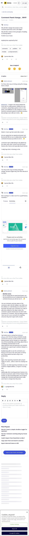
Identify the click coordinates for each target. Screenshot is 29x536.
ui (10, 48)
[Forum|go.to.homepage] (9, 3)
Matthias (6, 25)
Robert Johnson (8, 81)
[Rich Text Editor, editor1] (14, 410)
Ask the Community (7, 12)
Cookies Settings (14, 524)
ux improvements (12, 51)
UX (20, 48)
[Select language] (18, 3)
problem (15, 48)
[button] (2, 3)
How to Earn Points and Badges (14, 452)
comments (5, 48)
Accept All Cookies (14, 533)
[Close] (27, 512)
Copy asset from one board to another (12, 440)
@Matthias (4, 104)
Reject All (14, 528)
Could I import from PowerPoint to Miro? (13, 438)
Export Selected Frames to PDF (10, 443)
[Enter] (3, 7)
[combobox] (14, 7)
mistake (4, 51)
